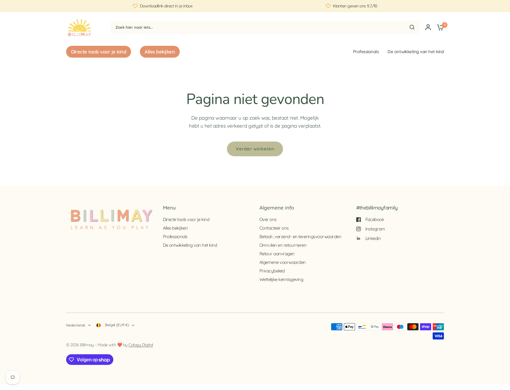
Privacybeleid (272, 271)
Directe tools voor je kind (186, 219)
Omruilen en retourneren (282, 245)
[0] (439, 27)
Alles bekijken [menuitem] (160, 51)
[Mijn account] (428, 27)
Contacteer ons (274, 228)
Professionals (366, 51)
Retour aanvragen (277, 253)
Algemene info (276, 207)
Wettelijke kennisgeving (281, 279)
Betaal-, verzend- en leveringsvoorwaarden (300, 236)
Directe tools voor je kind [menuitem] (98, 51)
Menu (169, 207)
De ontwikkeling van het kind (416, 51)
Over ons (268, 219)
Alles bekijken (175, 228)
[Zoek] (412, 27)
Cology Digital (140, 344)
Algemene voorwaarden (282, 262)
